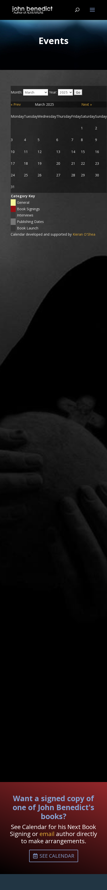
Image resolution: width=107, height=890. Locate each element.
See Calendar (57, 855)
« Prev (16, 104)
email (47, 834)
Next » (86, 104)
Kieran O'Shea (84, 234)
